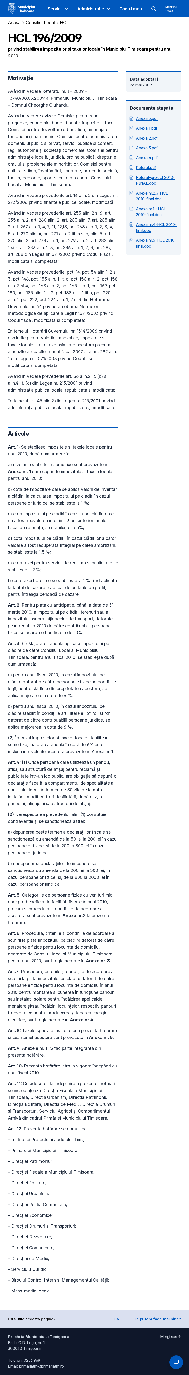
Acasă (14, 22)
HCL (64, 22)
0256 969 (32, 1360)
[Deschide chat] (176, 1362)
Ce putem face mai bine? (157, 1319)
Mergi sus (168, 1336)
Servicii (55, 8)
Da (116, 1319)
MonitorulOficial (171, 9)
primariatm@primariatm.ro (41, 1366)
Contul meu (130, 8)
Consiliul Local (40, 22)
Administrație (90, 8)
